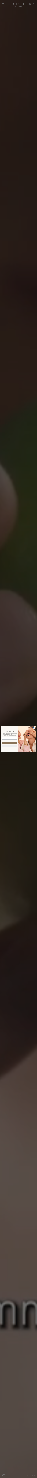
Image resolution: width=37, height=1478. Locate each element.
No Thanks (9, 746)
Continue (9, 743)
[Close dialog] (34, 728)
